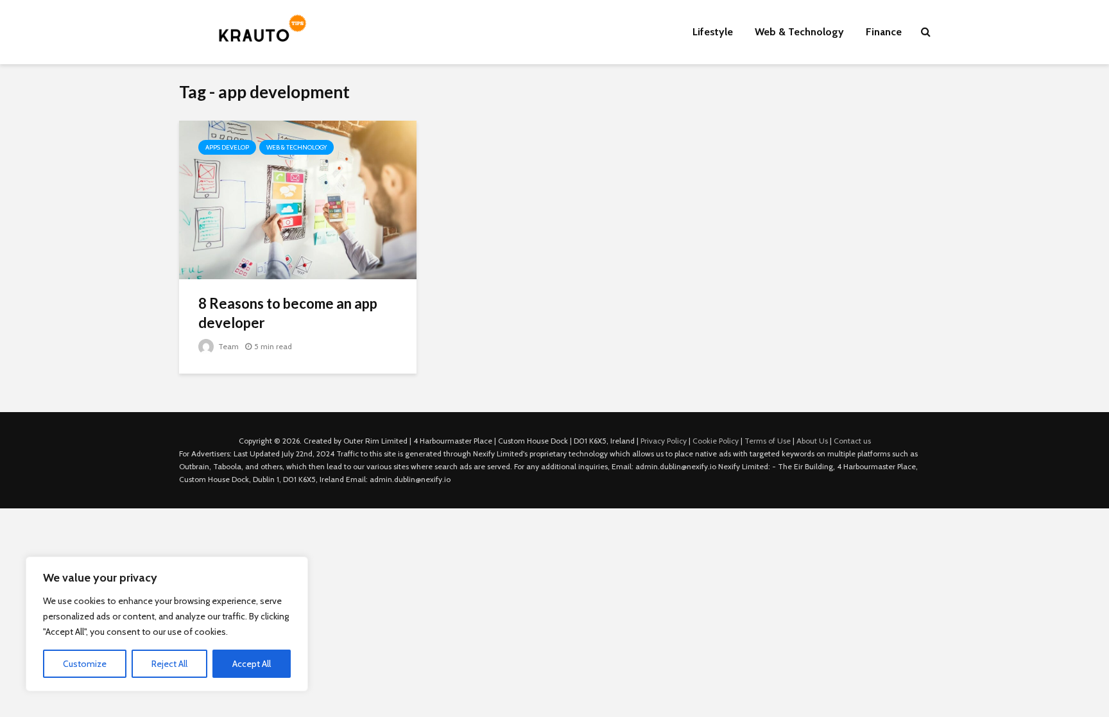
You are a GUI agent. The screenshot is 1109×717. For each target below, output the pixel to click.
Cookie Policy (715, 440)
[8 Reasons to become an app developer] (298, 199)
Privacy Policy (663, 440)
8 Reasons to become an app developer (287, 313)
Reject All (169, 663)
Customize (85, 663)
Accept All (251, 663)
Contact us (852, 440)
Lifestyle (712, 32)
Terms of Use (767, 440)
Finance (884, 32)
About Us (812, 440)
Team (227, 346)
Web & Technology (799, 32)
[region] (167, 624)
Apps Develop (227, 147)
